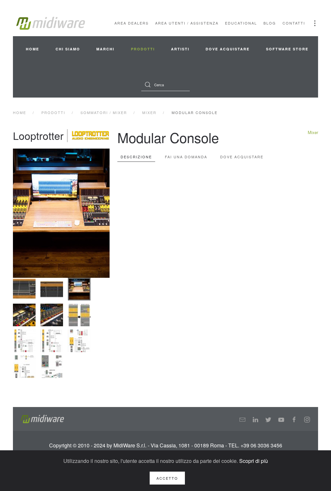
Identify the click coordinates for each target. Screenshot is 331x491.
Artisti (180, 49)
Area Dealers (131, 23)
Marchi (105, 49)
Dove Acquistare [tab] (241, 156)
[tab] (24, 289)
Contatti (294, 23)
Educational (241, 23)
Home (32, 49)
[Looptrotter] (90, 135)
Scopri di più (253, 461)
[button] (315, 23)
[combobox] (165, 84)
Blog (269, 23)
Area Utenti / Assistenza (187, 23)
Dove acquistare (228, 49)
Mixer (313, 132)
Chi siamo (68, 49)
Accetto (167, 478)
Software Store (287, 49)
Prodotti (143, 49)
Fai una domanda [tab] (186, 156)
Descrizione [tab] (136, 156)
